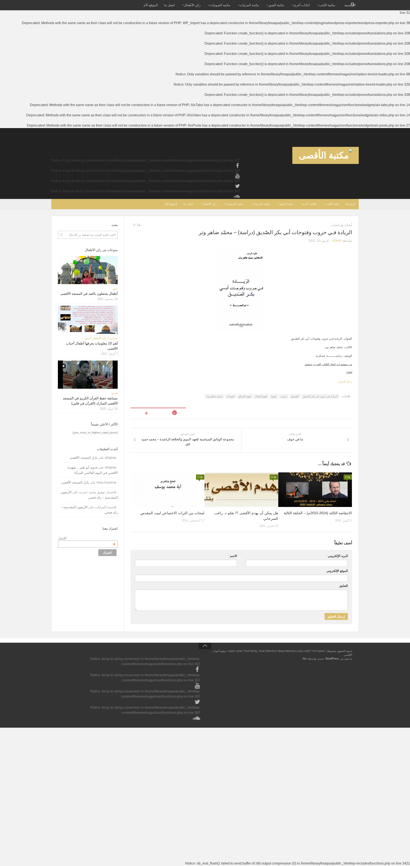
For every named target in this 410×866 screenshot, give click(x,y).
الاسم (232, 556)
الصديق (295, 396)
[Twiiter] (237, 186)
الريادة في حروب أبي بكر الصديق (320, 396)
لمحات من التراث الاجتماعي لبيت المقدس (172, 513)
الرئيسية (351, 204)
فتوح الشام (261, 396)
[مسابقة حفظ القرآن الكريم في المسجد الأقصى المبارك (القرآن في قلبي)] (88, 375)
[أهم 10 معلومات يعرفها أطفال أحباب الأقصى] (88, 320)
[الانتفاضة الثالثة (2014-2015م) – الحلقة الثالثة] (315, 489)
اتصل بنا (169, 5)
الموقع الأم (151, 5)
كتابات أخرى (301, 5)
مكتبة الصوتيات (220, 5)
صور (115, 288)
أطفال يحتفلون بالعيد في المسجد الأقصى (89, 293)
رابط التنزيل (345, 381)
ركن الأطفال (192, 5)
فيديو (115, 393)
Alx (305, 658)
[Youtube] (237, 175)
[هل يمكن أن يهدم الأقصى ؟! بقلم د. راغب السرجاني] (241, 489)
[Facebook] (237, 165)
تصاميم (113, 338)
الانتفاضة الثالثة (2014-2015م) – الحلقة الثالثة (318, 513)
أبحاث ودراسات (341, 225)
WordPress (332, 658)
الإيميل (87, 538)
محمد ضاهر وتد (214, 396)
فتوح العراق (245, 396)
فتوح (273, 396)
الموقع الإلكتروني (337, 570)
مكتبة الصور (276, 5)
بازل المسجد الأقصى (83, 457)
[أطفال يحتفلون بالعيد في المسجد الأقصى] (88, 270)
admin (336, 240)
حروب (283, 396)
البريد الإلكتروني (337, 556)
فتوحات (230, 396)
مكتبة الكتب (327, 5)
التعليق (343, 585)
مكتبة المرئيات (249, 5)
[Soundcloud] (237, 196)
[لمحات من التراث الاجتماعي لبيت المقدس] (167, 489)
